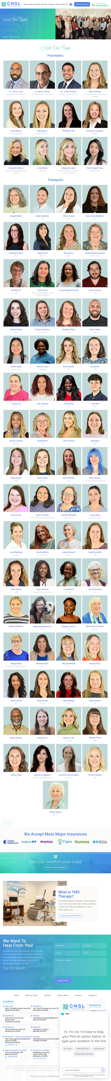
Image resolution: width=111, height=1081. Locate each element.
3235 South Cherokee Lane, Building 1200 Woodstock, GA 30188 (14, 1020)
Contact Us (64, 4)
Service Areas (63, 995)
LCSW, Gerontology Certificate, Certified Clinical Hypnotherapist (42, 292)
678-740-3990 (41, 1059)
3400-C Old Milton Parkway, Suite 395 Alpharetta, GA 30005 (17, 1009)
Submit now (63, 981)
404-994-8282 (13, 1057)
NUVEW (33, 1076)
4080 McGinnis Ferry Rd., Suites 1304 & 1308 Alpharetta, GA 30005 (41, 1054)
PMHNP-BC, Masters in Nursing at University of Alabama (69, 170)
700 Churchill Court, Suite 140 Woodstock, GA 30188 (15, 1030)
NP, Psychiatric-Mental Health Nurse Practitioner (94, 94)
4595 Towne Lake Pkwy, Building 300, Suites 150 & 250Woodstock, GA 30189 (17, 1041)
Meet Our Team (34, 4)
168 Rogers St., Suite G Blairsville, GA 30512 (41, 1030)
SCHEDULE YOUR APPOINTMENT (70, 916)
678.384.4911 (102, 5)
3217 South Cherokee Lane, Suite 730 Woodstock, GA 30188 (46, 1009)
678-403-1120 (13, 1045)
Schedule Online (82, 4)
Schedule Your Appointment (55, 867)
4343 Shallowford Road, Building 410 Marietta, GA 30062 (45, 1019)
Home (25, 4)
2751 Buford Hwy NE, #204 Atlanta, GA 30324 (14, 1053)
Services (44, 4)
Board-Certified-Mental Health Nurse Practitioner (16, 170)
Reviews (51, 4)
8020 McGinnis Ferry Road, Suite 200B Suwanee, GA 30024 (46, 1040)
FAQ (57, 4)
